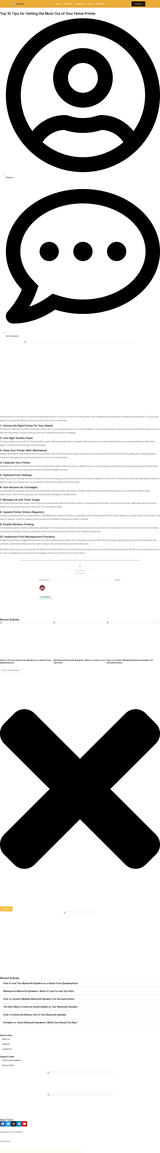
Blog (89, 4)
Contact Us (100, 4)
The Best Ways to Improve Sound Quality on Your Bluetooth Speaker (40, 1006)
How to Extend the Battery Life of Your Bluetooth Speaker (34, 1014)
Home (57, 4)
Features (80, 4)
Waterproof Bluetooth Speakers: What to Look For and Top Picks (38, 991)
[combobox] (11, 670)
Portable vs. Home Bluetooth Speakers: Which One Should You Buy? (40, 1022)
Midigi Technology (18, 1141)
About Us (68, 4)
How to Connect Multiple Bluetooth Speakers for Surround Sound (38, 999)
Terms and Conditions (11, 1060)
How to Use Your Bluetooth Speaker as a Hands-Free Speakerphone (40, 983)
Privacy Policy (8, 1065)
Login (119, 580)
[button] (138, 3)
